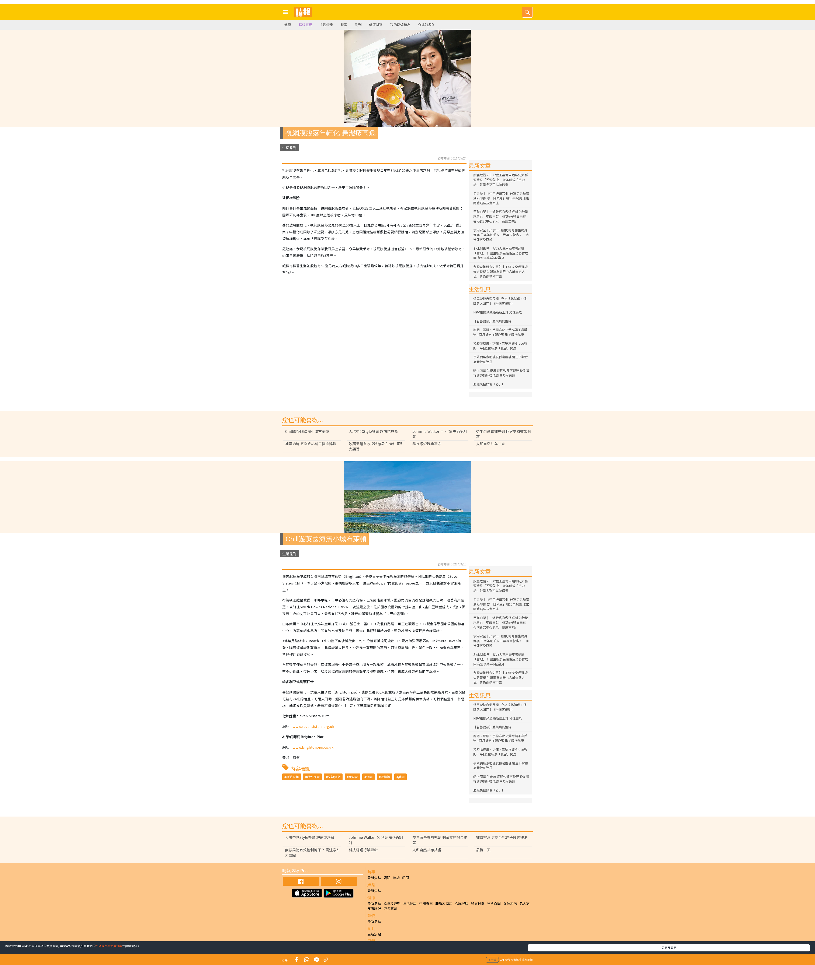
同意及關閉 (669, 947)
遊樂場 (385, 777)
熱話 (396, 877)
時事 (344, 25)
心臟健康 (461, 903)
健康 (287, 25)
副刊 (358, 25)
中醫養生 (426, 903)
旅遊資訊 (292, 777)
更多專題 (390, 908)
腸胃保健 (478, 903)
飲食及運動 (392, 903)
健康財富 (376, 25)
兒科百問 (494, 903)
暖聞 (405, 877)
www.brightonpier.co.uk (313, 747)
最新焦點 (374, 877)
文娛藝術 (334, 777)
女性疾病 (510, 903)
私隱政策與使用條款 (109, 946)
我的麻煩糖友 (400, 25)
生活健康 (410, 903)
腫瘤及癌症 (443, 903)
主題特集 (326, 25)
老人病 (524, 903)
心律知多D (426, 25)
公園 (369, 777)
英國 (401, 777)
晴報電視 (305, 25)
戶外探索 (313, 777)
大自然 (353, 777)
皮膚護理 (374, 908)
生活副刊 (289, 147)
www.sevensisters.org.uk (313, 726)
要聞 (387, 877)
